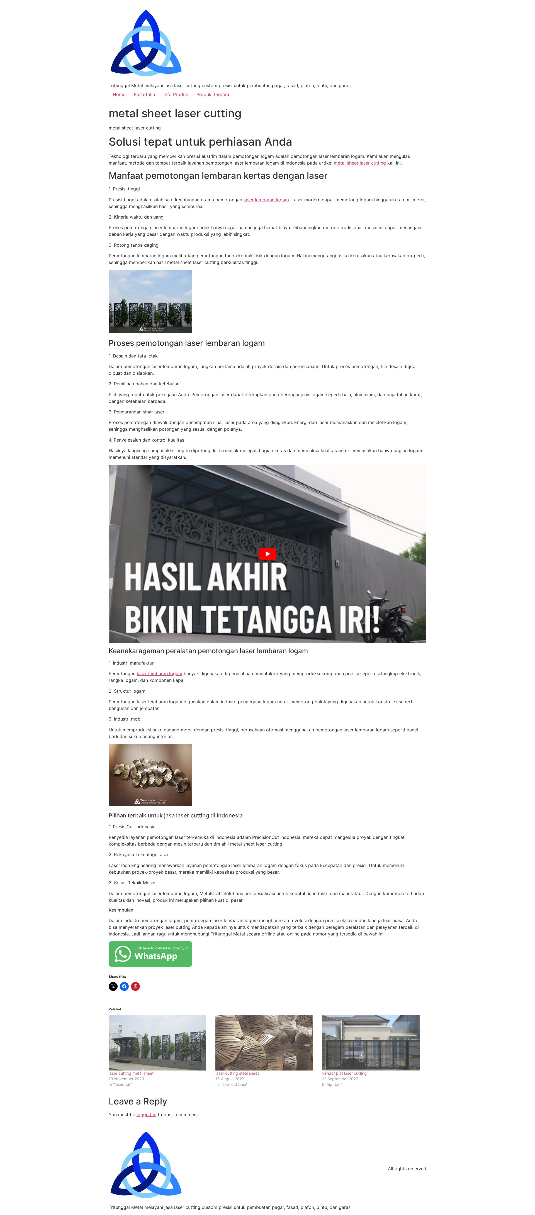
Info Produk (176, 94)
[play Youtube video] (267, 554)
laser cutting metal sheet (131, 1073)
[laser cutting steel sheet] (266, 1043)
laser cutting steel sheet (237, 1073)
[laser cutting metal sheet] (159, 1043)
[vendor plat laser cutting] (372, 1043)
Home (119, 94)
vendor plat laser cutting (344, 1073)
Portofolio (144, 94)
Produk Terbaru (212, 94)
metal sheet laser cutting (360, 163)
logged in (146, 1114)
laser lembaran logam (266, 199)
